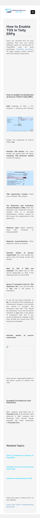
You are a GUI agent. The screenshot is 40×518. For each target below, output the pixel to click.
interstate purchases (24, 49)
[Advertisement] (20, 69)
